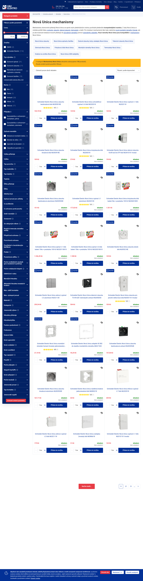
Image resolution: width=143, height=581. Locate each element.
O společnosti (129, 2)
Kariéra (120, 2)
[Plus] (44, 118)
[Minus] (36, 118)
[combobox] (89, 7)
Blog (115, 2)
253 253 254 (60, 6)
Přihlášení (138, 2)
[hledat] (107, 7)
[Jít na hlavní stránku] (65, 2)
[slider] (4, 32)
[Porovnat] (65, 81)
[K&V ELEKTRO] (10, 7)
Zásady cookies (35, 578)
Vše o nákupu (108, 2)
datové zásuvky (65, 30)
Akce (86, 2)
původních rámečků (70, 33)
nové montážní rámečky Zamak (126, 30)
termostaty (75, 30)
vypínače (50, 30)
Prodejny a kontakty (96, 2)
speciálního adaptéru (90, 33)
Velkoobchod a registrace (75, 2)
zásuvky (56, 30)
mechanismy (135, 33)
